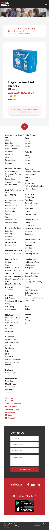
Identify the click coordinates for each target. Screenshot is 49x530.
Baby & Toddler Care (33, 239)
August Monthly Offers (14, 182)
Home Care (29, 194)
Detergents (29, 169)
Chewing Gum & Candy (33, 282)
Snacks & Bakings (32, 273)
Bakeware (28, 231)
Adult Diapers (30, 265)
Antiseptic (28, 177)
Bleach (27, 180)
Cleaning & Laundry (12, 146)
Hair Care (9, 295)
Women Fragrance (12, 373)
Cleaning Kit (9, 234)
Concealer (9, 357)
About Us (9, 398)
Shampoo (9, 304)
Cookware (29, 234)
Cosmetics (9, 151)
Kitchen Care (29, 197)
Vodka (27, 317)
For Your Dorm (11, 220)
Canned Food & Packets (34, 298)
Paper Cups (29, 206)
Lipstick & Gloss (11, 340)
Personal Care (10, 160)
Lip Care (8, 328)
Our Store (12, 29)
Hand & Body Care (12, 323)
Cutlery (27, 223)
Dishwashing (29, 183)
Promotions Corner (13, 168)
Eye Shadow (10, 348)
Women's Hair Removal (14, 276)
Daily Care (9, 381)
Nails (7, 351)
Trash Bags (29, 200)
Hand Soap (9, 265)
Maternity (9, 390)
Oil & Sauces (29, 301)
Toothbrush (9, 273)
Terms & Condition (13, 404)
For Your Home (11, 223)
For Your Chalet (11, 211)
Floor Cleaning (30, 175)
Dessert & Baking (31, 276)
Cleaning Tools (30, 214)
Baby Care (9, 143)
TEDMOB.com (39, 526)
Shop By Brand (26, 29)
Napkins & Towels (31, 203)
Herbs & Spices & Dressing (31, 294)
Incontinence (10, 387)
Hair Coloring (10, 298)
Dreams (28, 144)
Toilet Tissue (30, 152)
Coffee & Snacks (11, 149)
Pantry (7, 157)
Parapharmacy (30, 259)
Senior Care (9, 239)
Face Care (9, 331)
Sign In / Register (12, 409)
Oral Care (28, 251)
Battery (27, 211)
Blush (7, 354)
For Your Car (10, 208)
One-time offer (11, 185)
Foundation (9, 345)
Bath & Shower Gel (12, 268)
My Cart (8, 415)
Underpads (29, 268)
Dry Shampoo (10, 309)
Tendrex (28, 141)
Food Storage (30, 225)
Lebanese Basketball (13, 251)
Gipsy (27, 138)
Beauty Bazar (10, 179)
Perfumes (8, 163)
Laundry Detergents (32, 172)
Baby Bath (28, 248)
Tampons (8, 392)
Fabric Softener (30, 189)
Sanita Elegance (15, 31)
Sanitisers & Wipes (32, 262)
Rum (26, 323)
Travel (7, 214)
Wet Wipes (29, 245)
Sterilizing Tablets (31, 254)
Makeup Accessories (13, 360)
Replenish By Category (14, 228)
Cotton (8, 262)
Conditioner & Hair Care (14, 301)
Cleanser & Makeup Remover (12, 319)
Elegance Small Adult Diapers (20, 33)
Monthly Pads (10, 384)
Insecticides (29, 209)
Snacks (27, 279)
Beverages (29, 306)
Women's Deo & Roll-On (14, 271)
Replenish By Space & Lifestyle (14, 201)
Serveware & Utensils (33, 228)
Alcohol (8, 140)
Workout (8, 217)
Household (9, 154)
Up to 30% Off (10, 195)
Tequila (27, 320)
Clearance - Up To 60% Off (14, 136)
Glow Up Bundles (11, 171)
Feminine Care (10, 245)
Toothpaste (9, 290)
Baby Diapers (30, 242)
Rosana (27, 147)
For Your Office (11, 205)
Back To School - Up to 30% (14, 191)
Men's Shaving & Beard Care (14, 280)
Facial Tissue (30, 135)
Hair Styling (9, 307)
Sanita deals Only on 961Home (13, 175)
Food (27, 287)
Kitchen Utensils (32, 220)
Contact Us (10, 401)
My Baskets (10, 412)
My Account (10, 418)
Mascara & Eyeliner (12, 342)
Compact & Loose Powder (12, 363)
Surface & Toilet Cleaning (34, 186)
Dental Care (9, 287)
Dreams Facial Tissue (13, 253)
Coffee (27, 309)
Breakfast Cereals (31, 290)
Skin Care (9, 315)
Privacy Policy (11, 406)
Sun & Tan (9, 326)
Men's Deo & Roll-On (13, 284)
